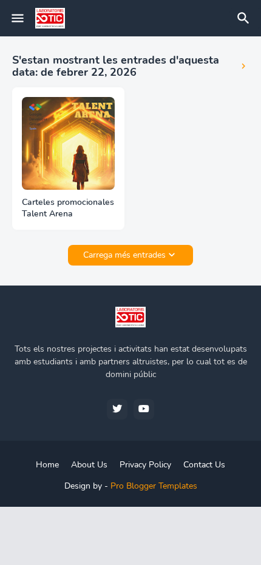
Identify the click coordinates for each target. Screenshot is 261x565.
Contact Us (204, 464)
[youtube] (144, 409)
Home (47, 464)
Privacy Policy (145, 464)
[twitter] (117, 409)
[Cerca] (245, 18)
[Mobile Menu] (17, 18)
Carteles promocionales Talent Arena (68, 208)
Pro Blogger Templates (153, 486)
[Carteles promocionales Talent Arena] (68, 143)
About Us (89, 464)
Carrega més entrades (124, 255)
